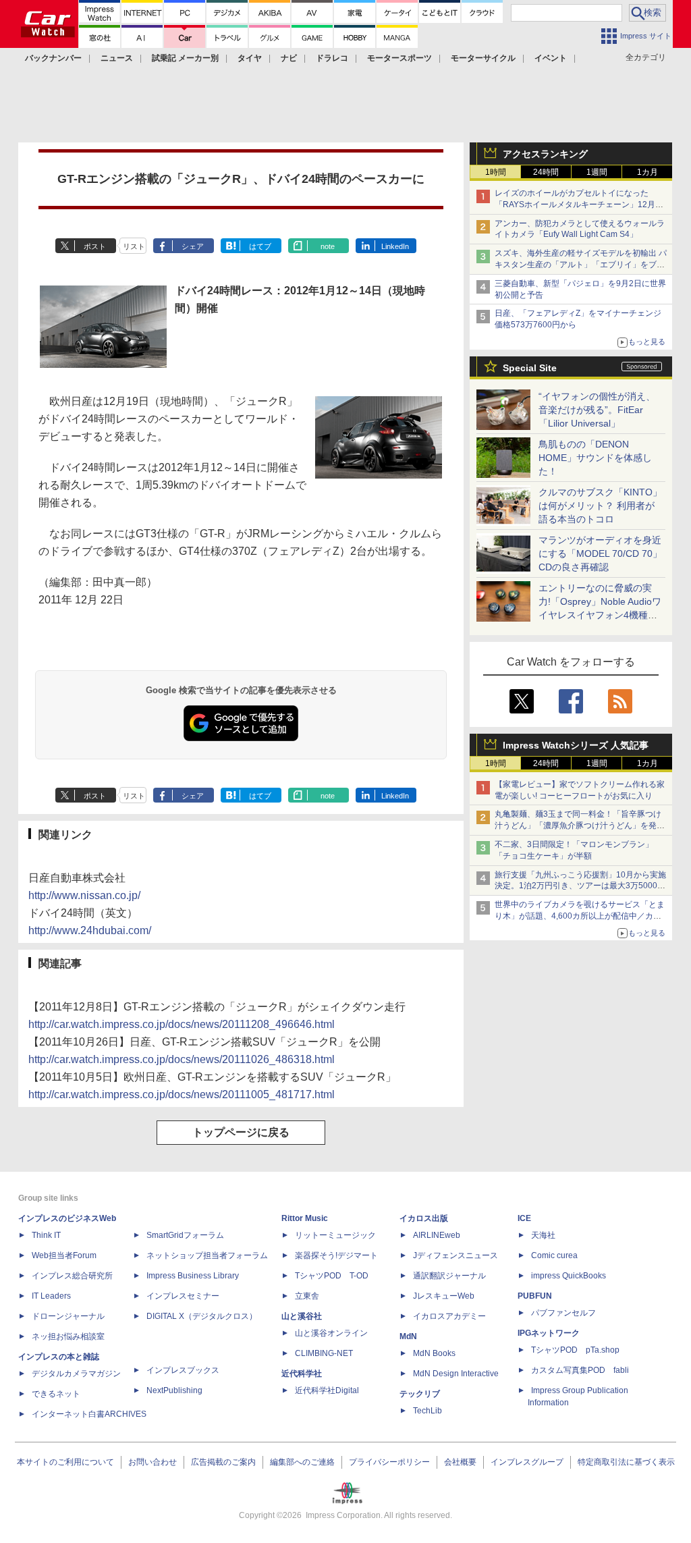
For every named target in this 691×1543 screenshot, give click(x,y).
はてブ (260, 246)
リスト (134, 246)
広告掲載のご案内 (223, 1462)
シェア (193, 246)
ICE (524, 1218)
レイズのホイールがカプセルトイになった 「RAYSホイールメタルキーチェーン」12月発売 (579, 204)
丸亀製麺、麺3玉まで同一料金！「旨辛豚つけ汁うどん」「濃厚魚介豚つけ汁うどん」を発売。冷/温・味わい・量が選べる (578, 825)
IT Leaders (51, 1296)
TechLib (427, 1410)
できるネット (56, 1394)
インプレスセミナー (182, 1296)
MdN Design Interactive (456, 1373)
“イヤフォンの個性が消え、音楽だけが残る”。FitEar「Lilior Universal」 (596, 410)
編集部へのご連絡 (302, 1462)
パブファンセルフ (563, 1313)
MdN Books (434, 1353)
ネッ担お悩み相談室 (68, 1336)
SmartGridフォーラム (185, 1235)
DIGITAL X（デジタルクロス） (201, 1316)
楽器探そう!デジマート (336, 1255)
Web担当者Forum (64, 1255)
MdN (408, 1336)
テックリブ (419, 1394)
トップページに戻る (240, 1132)
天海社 (543, 1235)
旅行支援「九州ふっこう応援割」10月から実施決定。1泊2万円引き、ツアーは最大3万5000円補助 (580, 886)
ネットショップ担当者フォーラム (207, 1255)
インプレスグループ (527, 1462)
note (328, 246)
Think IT (46, 1235)
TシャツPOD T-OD (331, 1275)
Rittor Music (304, 1218)
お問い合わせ (152, 1462)
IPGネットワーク (549, 1333)
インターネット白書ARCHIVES (89, 1414)
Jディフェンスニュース (455, 1255)
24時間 (546, 172)
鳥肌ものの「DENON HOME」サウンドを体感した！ (595, 458)
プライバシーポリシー (389, 1462)
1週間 (596, 172)
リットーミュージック (335, 1235)
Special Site (530, 367)
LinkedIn (395, 246)
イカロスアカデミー (449, 1316)
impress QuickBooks (568, 1275)
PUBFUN (535, 1296)
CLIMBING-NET (324, 1353)
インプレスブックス (182, 1370)
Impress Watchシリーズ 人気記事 (575, 745)
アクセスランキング (545, 153)
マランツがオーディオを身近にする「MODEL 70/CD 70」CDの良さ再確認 (600, 553)
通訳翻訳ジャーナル (449, 1275)
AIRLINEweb (436, 1235)
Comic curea (554, 1255)
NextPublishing (174, 1390)
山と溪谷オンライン (331, 1333)
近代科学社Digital (327, 1390)
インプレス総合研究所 (72, 1275)
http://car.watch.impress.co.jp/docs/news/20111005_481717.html (181, 1094)
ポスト (95, 246)
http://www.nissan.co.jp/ (84, 895)
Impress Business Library (192, 1275)
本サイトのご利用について (65, 1462)
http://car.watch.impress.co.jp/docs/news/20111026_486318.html (181, 1059)
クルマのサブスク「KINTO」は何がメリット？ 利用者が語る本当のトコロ (600, 505)
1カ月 (647, 172)
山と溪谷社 (301, 1316)
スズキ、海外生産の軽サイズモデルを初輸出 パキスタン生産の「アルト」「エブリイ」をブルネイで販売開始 (581, 264)
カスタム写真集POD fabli (580, 1370)
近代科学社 (301, 1373)
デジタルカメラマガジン (76, 1373)
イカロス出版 (423, 1218)
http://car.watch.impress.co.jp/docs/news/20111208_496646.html (181, 1024)
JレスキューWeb (443, 1296)
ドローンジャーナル (68, 1316)
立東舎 (307, 1296)
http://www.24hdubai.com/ (89, 930)
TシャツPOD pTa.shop (575, 1350)
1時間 (495, 172)
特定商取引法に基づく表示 (626, 1462)
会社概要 (460, 1462)
